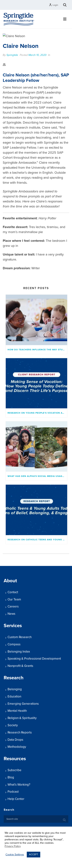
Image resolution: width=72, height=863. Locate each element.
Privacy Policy (13, 846)
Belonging (15, 689)
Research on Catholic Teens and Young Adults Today (37, 539)
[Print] (6, 64)
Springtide (12, 55)
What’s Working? (19, 785)
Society (13, 725)
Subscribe (14, 770)
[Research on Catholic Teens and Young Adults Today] (36, 510)
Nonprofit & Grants (20, 666)
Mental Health (17, 711)
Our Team (14, 599)
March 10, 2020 (37, 55)
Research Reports (20, 732)
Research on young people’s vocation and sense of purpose (37, 413)
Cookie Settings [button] (15, 854)
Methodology (17, 747)
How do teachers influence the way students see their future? (37, 349)
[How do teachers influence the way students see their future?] (36, 320)
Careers (13, 606)
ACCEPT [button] (33, 854)
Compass (14, 644)
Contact (13, 592)
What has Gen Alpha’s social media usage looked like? (37, 476)
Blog (11, 777)
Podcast (13, 792)
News (11, 614)
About (10, 581)
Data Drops (15, 740)
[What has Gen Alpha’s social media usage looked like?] (36, 446)
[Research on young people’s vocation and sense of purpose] (36, 383)
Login (55, 5)
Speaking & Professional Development (34, 659)
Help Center (16, 799)
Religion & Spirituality (22, 718)
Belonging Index (19, 652)
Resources (15, 759)
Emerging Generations (23, 704)
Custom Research (20, 637)
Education (14, 696)
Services (13, 625)
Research (13, 678)
